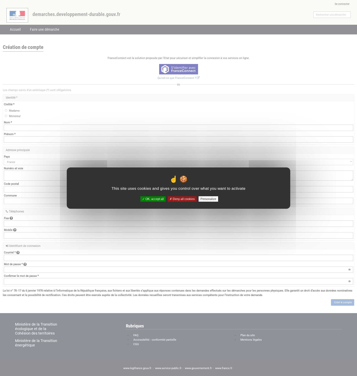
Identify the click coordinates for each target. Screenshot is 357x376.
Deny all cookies (183, 198)
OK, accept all (154, 198)
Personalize (208, 198)
